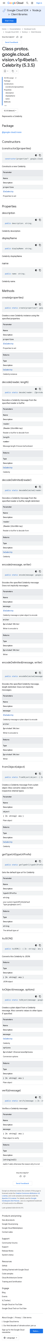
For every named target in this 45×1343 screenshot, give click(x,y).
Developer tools (30, 29)
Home (4, 29)
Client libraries (19, 14)
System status (8, 1255)
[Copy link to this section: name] (11, 263)
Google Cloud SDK (17, 10)
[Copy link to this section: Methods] (17, 291)
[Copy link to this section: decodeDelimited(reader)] (33, 480)
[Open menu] (4, 3)
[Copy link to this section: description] (17, 213)
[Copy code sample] (40, 155)
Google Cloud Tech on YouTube (14, 1308)
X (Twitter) (6, 1300)
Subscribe (37, 1331)
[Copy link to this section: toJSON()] (15, 938)
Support (5, 1247)
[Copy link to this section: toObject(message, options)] (37, 989)
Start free (9, 21)
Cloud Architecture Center (12, 1278)
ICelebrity (8, 191)
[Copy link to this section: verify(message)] (23, 1090)
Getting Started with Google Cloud (15, 1270)
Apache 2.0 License (9, 1198)
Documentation (15, 29)
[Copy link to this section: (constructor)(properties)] (33, 148)
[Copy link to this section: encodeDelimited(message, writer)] (4, 666)
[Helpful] (17, 37)
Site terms (27, 1318)
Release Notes (7, 1251)
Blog (4, 1292)
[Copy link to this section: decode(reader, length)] (31, 382)
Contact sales (7, 1232)
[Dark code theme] (36, 155)
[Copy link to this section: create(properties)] (26, 297)
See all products (8, 1220)
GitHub (4, 1266)
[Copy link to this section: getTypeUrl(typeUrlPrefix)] (33, 854)
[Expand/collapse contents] (15, 77)
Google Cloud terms (11, 1322)
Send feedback (11, 42)
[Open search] (27, 2)
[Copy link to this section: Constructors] (23, 142)
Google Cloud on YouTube (12, 1304)
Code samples (7, 1274)
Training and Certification (12, 1282)
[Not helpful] (21, 37)
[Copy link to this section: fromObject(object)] (27, 767)
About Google (7, 1318)
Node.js (36, 10)
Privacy (18, 1318)
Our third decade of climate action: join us (19, 1326)
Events (4, 1296)
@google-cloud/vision (12, 132)
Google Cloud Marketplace (12, 1228)
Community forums (10, 1243)
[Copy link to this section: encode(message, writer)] (33, 564)
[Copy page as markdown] (13, 71)
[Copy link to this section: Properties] (19, 206)
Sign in (39, 3)
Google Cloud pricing (10, 1224)
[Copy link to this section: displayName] (19, 238)
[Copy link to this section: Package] (16, 126)
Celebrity (7, 370)
